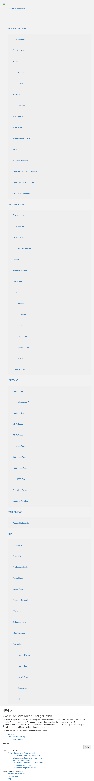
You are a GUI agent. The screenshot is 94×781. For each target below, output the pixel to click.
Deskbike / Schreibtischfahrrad (25, 171)
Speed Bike (17, 127)
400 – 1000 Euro (19, 457)
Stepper (16, 259)
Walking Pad (18, 391)
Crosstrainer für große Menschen (26, 767)
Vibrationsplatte (19, 633)
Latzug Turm (18, 589)
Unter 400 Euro (19, 446)
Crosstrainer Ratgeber (21, 369)
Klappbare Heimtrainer (22, 138)
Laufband (13, 380)
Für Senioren (18, 94)
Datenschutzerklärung (16, 736)
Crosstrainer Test (18, 204)
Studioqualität (18, 116)
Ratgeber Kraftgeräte (21, 600)
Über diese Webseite (16, 739)
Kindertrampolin (24, 687)
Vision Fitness (23, 347)
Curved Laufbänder (20, 490)
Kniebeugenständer (20, 567)
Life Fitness (22, 336)
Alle (19, 698)
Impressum (12, 734)
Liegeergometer (19, 105)
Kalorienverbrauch (20, 270)
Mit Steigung (18, 424)
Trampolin (17, 644)
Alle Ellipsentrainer (25, 248)
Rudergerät (15, 512)
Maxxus (21, 303)
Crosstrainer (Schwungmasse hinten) (27, 755)
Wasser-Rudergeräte (21, 523)
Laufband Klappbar (20, 413)
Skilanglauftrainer (19, 622)
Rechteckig (22, 666)
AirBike (15, 149)
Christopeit (22, 314)
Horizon (21, 325)
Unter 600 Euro (19, 226)
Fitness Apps (18, 281)
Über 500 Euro (18, 50)
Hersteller (16, 61)
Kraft (11, 534)
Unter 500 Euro (19, 39)
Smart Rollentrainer (20, 160)
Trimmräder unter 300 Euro (23, 182)
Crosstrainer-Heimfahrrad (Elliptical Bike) (28, 762)
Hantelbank (17, 545)
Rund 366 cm (23, 676)
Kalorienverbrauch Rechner (18, 773)
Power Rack (18, 578)
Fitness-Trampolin (25, 655)
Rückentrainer (18, 611)
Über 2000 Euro (19, 479)
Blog (9, 778)
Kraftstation (17, 556)
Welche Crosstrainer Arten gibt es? (21, 753)
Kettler (20, 83)
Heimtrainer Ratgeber (21, 193)
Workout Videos (14, 776)
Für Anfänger (18, 435)
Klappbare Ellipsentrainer (22, 760)
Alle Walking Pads (25, 402)
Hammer (21, 72)
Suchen (6, 743)
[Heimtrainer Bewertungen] (14, 5)
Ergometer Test (17, 28)
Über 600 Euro (18, 215)
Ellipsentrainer (18, 237)
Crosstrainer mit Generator (23, 765)
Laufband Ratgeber (20, 501)
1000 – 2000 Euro (20, 468)
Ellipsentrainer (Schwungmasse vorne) (28, 758)
